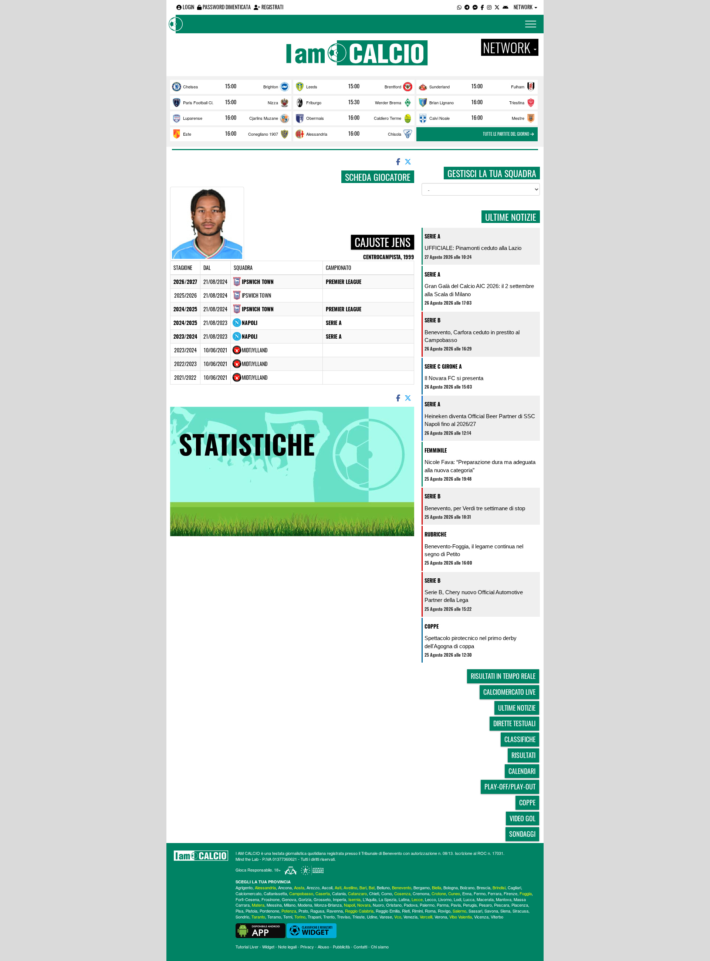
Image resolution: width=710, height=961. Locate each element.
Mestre (518, 118)
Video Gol (522, 818)
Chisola (394, 134)
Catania (339, 893)
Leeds (311, 86)
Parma (443, 905)
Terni (287, 917)
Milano (289, 905)
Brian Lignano (441, 102)
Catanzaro (357, 893)
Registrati (271, 7)
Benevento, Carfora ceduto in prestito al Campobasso (472, 336)
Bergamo (421, 887)
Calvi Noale (439, 118)
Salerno (459, 911)
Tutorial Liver (247, 947)
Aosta (299, 887)
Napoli (249, 322)
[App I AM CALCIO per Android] (505, 7)
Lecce (417, 899)
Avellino (350, 887)
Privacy (307, 947)
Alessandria (316, 134)
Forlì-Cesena (247, 899)
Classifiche (519, 739)
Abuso (323, 947)
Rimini (417, 911)
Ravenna (335, 911)
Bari (362, 887)
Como (386, 893)
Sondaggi (522, 834)
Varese (385, 917)
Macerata (485, 899)
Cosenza (402, 893)
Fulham (517, 86)
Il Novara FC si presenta (454, 378)
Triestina (516, 102)
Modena (305, 905)
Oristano (394, 905)
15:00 (230, 86)
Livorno (445, 899)
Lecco (430, 899)
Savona (491, 911)
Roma (430, 911)
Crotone (439, 893)
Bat (372, 887)
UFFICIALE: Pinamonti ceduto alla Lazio (473, 248)
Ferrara (494, 893)
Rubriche (435, 534)
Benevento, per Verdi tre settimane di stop (475, 508)
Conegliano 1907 (263, 134)
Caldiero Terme (387, 118)
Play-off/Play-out (509, 786)
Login (188, 7)
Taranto (258, 917)
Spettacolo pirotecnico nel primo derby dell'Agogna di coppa (471, 642)
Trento (329, 917)
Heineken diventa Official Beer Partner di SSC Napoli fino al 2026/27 (480, 420)
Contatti (360, 947)
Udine (372, 917)
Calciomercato (248, 893)
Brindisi (499, 887)
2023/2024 (185, 336)
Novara (364, 905)
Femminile (436, 450)
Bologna (450, 887)
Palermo (427, 905)
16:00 (477, 102)
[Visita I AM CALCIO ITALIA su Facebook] (482, 7)
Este (187, 134)
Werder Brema (388, 102)
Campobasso (301, 893)
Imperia (339, 899)
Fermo (480, 893)
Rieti (406, 911)
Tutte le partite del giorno (506, 134)
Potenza (288, 911)
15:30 (353, 102)
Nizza (273, 102)
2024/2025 (185, 309)
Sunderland (439, 86)
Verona (441, 917)
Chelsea (190, 86)
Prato (303, 911)
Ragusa (317, 911)
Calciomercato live (509, 692)
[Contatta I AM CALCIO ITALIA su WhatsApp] (459, 7)
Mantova (503, 899)
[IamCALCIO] (201, 855)
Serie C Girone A (443, 366)
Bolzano (467, 887)
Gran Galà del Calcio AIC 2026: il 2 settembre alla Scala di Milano (479, 290)
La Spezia (387, 899)
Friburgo (313, 102)
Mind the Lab (247, 859)
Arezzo (313, 887)
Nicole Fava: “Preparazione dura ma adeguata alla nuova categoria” (480, 466)
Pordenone (269, 911)
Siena (505, 911)
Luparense (192, 118)
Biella (436, 887)
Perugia (470, 905)
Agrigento (244, 887)
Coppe (432, 626)
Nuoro (378, 905)
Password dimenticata (226, 7)
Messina (274, 905)
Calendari (521, 771)
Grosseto (322, 899)
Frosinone (270, 899)
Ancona (285, 887)
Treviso (343, 917)
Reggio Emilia (388, 911)
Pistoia (251, 911)
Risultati (523, 755)
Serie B (432, 320)
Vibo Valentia (460, 917)
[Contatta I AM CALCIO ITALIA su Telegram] (467, 7)
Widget (268, 947)
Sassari (475, 911)
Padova (410, 905)
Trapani (314, 917)
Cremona (421, 893)
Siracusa (520, 911)
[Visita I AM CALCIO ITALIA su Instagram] (489, 7)
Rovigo (444, 911)
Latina (404, 899)
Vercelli (426, 917)
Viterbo (497, 917)
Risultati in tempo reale (503, 676)
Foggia (526, 893)
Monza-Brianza (328, 905)
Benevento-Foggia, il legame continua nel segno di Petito (474, 550)
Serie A (334, 322)
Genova (289, 899)
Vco (397, 917)
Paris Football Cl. (198, 102)
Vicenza (481, 917)
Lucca (468, 899)
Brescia (483, 887)
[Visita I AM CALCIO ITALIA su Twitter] (497, 7)
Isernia (354, 899)
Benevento (401, 887)
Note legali (287, 947)
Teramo (274, 917)
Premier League (343, 281)
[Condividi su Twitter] (408, 161)
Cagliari (514, 887)
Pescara (501, 905)
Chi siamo (380, 947)
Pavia (456, 905)
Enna (466, 893)
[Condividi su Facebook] (397, 161)
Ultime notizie (516, 708)
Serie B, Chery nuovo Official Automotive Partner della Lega (474, 596)
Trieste (358, 917)
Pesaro (485, 905)
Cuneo (454, 893)
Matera (258, 905)
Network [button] (524, 7)
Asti (338, 887)
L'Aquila (369, 899)
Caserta (322, 893)
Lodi (457, 899)
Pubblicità (341, 947)
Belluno (383, 887)
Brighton (270, 86)
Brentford (393, 86)
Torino (299, 917)
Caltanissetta (275, 893)
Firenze (510, 893)
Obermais (315, 118)
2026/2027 (185, 281)
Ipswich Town (258, 281)
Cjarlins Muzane (263, 118)
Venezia (410, 917)
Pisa (239, 911)
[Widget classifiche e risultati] (312, 930)
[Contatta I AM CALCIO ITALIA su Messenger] (475, 7)
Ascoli (327, 887)
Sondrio (242, 917)
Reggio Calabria (359, 911)
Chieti (374, 893)
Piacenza (519, 905)
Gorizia (304, 899)
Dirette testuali (514, 723)
